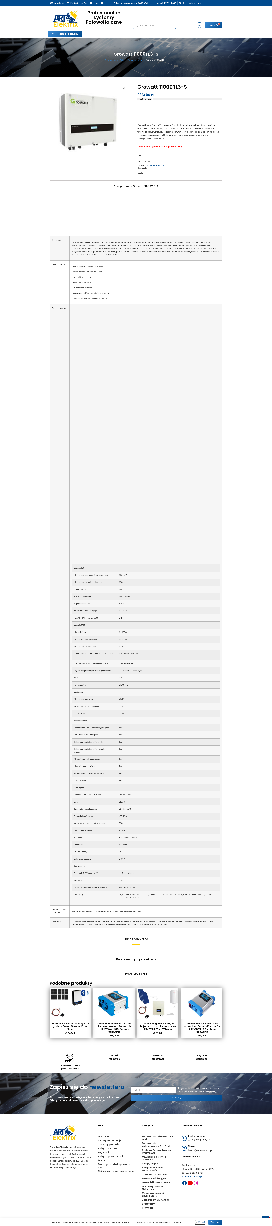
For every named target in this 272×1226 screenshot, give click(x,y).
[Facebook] (184, 1183)
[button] (124, 87)
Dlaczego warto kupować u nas (114, 1166)
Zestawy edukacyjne (154, 1178)
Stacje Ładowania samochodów (152, 1169)
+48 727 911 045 (199, 1140)
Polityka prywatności (110, 1156)
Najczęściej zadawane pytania (116, 1171)
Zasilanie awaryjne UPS (155, 1200)
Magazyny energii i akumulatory (153, 1194)
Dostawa (103, 1136)
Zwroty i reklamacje (109, 1140)
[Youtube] (190, 1183)
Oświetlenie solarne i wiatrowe (154, 1158)
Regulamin (104, 1152)
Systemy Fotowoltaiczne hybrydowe (156, 1151)
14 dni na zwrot (114, 1057)
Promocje (147, 1207)
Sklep (122, 60)
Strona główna (111, 60)
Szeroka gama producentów (70, 1067)
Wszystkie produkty (136, 60)
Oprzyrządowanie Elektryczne (152, 1188)
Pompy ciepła (150, 1163)
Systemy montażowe (154, 1174)
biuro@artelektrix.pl (200, 1150)
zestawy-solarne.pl (192, 1176)
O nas (101, 1160)
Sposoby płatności (109, 1144)
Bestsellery (148, 1203)
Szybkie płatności (202, 1057)
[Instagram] (196, 1183)
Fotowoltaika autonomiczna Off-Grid (156, 1145)
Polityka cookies (107, 1148)
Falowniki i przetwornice (156, 1182)
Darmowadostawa (157, 1057)
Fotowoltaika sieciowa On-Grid (157, 1138)
